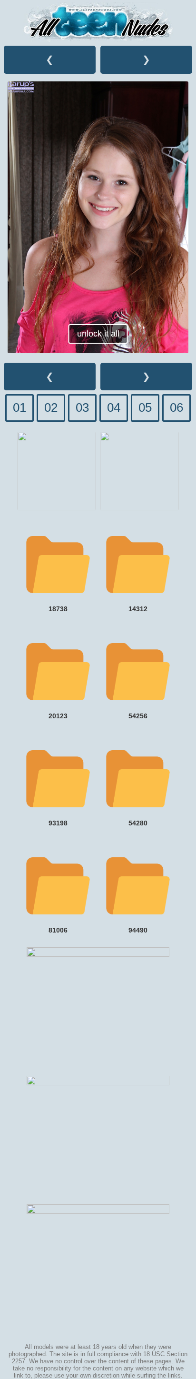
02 (51, 407)
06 (176, 407)
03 (82, 407)
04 (113, 407)
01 (19, 407)
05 (145, 407)
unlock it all (98, 333)
